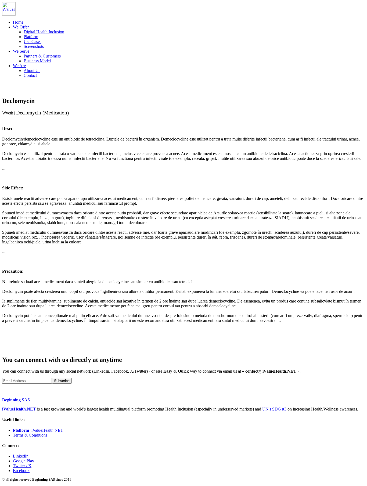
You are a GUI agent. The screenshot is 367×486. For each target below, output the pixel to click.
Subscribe (62, 381)
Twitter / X (22, 465)
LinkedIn (20, 456)
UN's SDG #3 (274, 409)
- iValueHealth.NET (38, 430)
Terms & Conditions (30, 435)
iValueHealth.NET (19, 409)
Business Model (37, 61)
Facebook (21, 470)
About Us (32, 70)
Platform (31, 36)
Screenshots (34, 46)
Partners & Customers (42, 56)
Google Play (23, 461)
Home (18, 22)
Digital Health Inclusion (44, 32)
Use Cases (32, 41)
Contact (30, 75)
